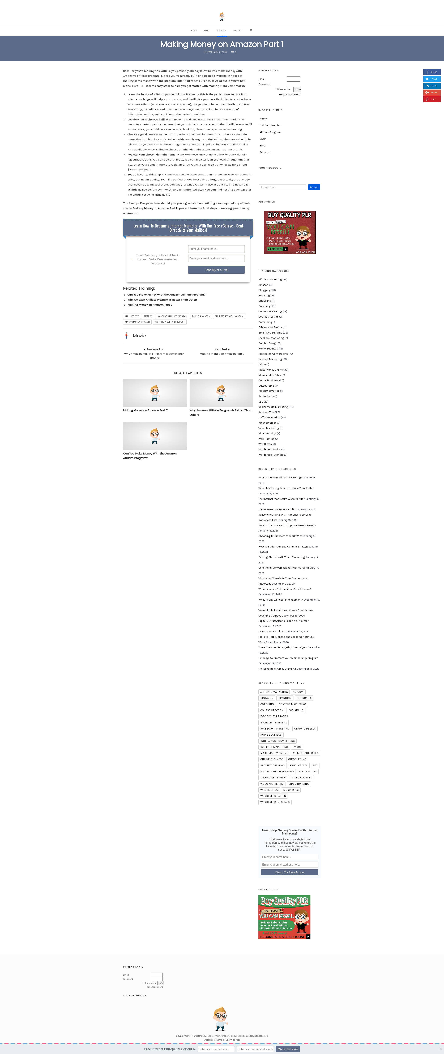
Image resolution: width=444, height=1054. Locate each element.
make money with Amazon (229, 316)
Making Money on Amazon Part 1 (222, 44)
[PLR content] (289, 232)
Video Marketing (268, 428)
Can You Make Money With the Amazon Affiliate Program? (166, 294)
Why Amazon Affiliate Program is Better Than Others (162, 299)
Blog (207, 30)
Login (262, 138)
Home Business (268, 348)
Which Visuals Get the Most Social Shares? (284, 589)
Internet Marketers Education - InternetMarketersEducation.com (215, 1036)
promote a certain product (170, 322)
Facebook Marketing (271, 338)
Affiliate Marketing (270, 279)
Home (193, 30)
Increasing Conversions (273, 353)
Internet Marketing (270, 359)
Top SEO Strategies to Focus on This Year (283, 620)
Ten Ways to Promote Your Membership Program (288, 658)
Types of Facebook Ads (272, 631)
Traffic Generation (269, 417)
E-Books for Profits (270, 327)
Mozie (139, 336)
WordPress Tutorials (270, 454)
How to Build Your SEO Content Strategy (283, 546)
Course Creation (268, 316)
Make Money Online (270, 369)
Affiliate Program (270, 132)
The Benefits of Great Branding (277, 668)
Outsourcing (266, 385)
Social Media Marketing (273, 406)
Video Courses (267, 422)
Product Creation (269, 391)
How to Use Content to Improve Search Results (287, 525)
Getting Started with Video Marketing (281, 557)
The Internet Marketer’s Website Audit (281, 498)
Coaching (264, 306)
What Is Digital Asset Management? (280, 599)
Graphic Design (267, 343)
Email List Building (270, 332)
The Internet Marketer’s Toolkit (277, 509)
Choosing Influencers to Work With (280, 536)
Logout (237, 30)
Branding (264, 295)
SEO (260, 401)
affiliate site (132, 316)
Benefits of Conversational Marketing (281, 567)
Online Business (268, 380)
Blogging (264, 290)
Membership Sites (269, 375)
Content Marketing (270, 311)
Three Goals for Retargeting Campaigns (282, 647)
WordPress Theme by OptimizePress (222, 1040)
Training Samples (270, 125)
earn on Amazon (201, 316)
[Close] (440, 1048)
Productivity (266, 396)
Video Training (267, 433)
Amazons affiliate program (172, 316)
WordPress (265, 444)
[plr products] (284, 916)
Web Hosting (266, 438)
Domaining (265, 322)
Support (221, 30)
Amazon (148, 316)
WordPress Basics (269, 449)
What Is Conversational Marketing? (280, 477)
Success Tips (266, 412)
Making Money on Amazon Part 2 (155, 208)
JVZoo (262, 364)
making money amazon (137, 322)
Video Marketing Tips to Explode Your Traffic (285, 488)
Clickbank (264, 300)
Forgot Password (290, 94)
